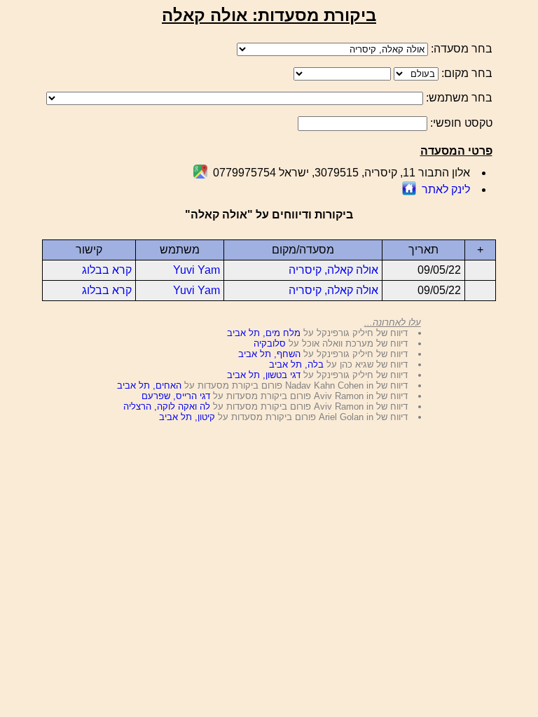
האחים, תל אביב (149, 385)
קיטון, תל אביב (187, 417)
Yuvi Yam (196, 270)
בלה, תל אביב (296, 364)
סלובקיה (270, 343)
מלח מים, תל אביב (264, 333)
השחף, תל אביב (269, 354)
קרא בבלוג (107, 270)
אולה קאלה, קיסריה (333, 270)
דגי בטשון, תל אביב (264, 375)
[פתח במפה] (200, 175)
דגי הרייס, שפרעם (176, 396)
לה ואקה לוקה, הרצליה (166, 406)
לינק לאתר (446, 189)
